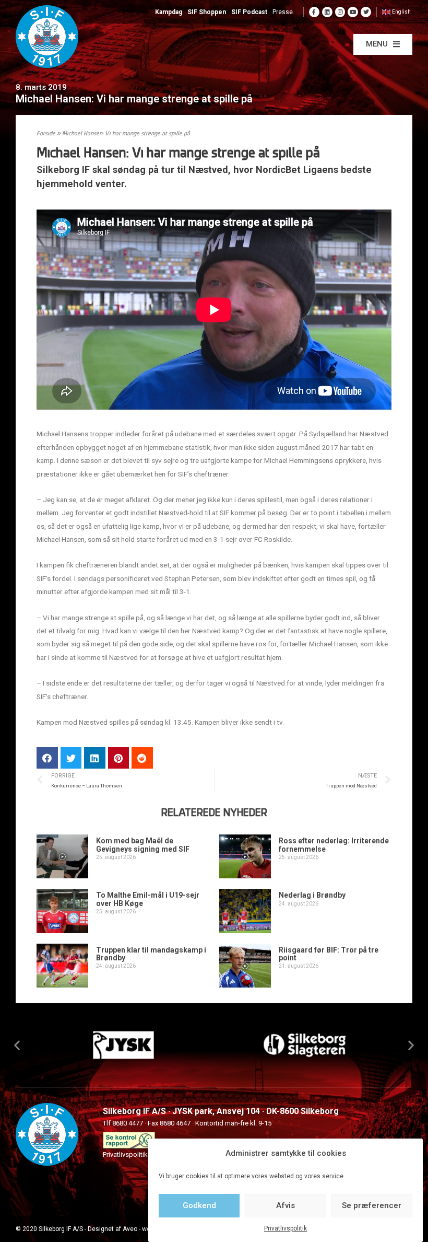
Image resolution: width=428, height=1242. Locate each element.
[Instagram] (340, 12)
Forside (46, 134)
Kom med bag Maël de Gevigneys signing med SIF (142, 845)
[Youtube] (353, 12)
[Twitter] (366, 12)
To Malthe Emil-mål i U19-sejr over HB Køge (147, 899)
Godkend (199, 1205)
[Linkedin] (327, 12)
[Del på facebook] (47, 758)
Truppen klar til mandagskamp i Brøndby (151, 954)
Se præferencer (371, 1205)
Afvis (285, 1205)
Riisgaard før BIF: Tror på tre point (328, 954)
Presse (282, 12)
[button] (382, 44)
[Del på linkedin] (94, 758)
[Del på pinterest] (118, 758)
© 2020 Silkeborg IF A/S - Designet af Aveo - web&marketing (101, 1229)
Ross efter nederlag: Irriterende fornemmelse (334, 845)
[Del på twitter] (71, 758)
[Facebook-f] (314, 12)
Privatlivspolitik (285, 1228)
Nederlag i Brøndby (312, 895)
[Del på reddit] (142, 758)
